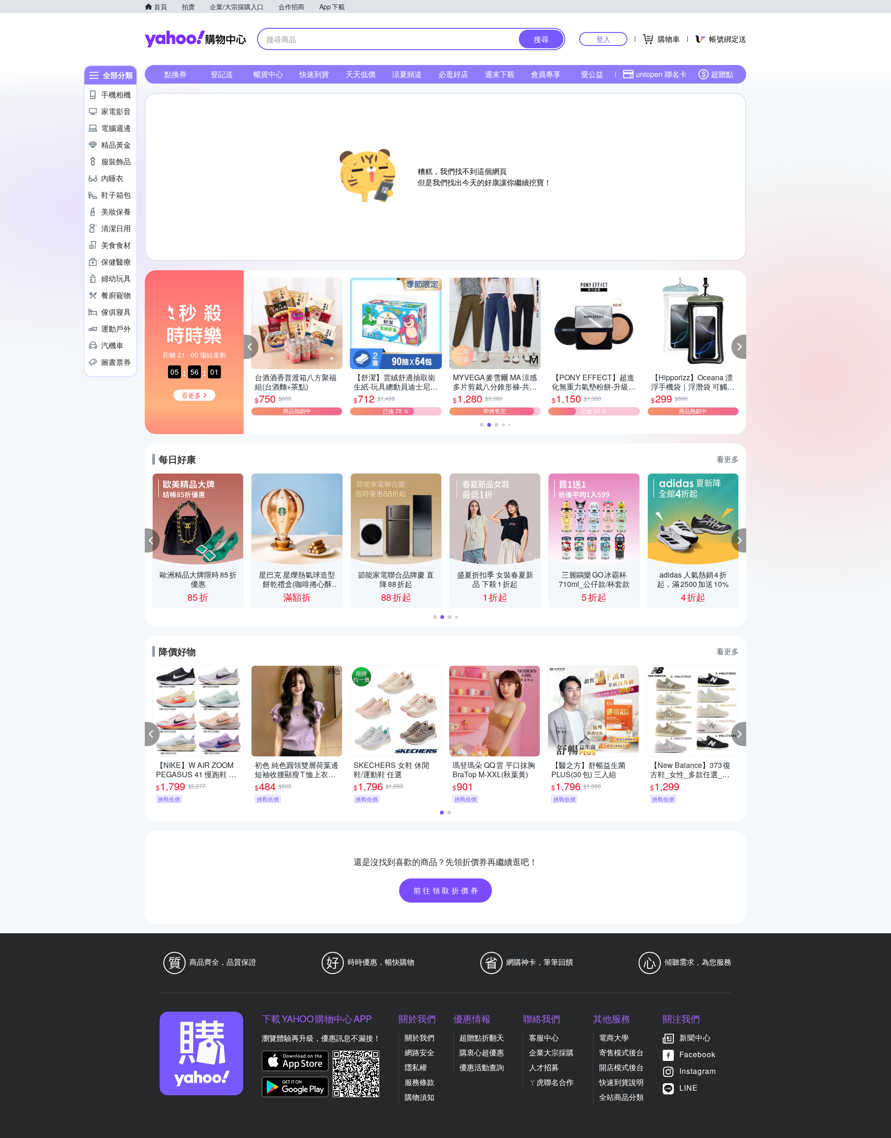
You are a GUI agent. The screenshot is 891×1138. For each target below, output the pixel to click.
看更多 (728, 459)
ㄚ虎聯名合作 (551, 1082)
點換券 (175, 74)
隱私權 (416, 1067)
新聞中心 (695, 1037)
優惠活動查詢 (481, 1067)
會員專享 (546, 74)
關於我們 (419, 1037)
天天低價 (360, 74)
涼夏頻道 (407, 74)
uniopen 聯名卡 (661, 74)
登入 (603, 39)
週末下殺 (500, 74)
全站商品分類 (621, 1097)
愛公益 (592, 74)
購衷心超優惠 (481, 1052)
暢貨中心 (268, 74)
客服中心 (544, 1037)
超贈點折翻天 (481, 1037)
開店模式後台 (621, 1067)
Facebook (697, 1054)
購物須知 (419, 1097)
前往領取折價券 (446, 890)
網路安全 (419, 1052)
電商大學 (614, 1037)
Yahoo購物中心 (195, 39)
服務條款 (419, 1082)
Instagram (697, 1071)
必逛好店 (453, 74)
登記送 (222, 74)
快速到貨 (314, 74)
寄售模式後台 (621, 1052)
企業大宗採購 (551, 1052)
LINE (688, 1087)
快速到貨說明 (621, 1082)
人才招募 (544, 1067)
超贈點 (722, 74)
